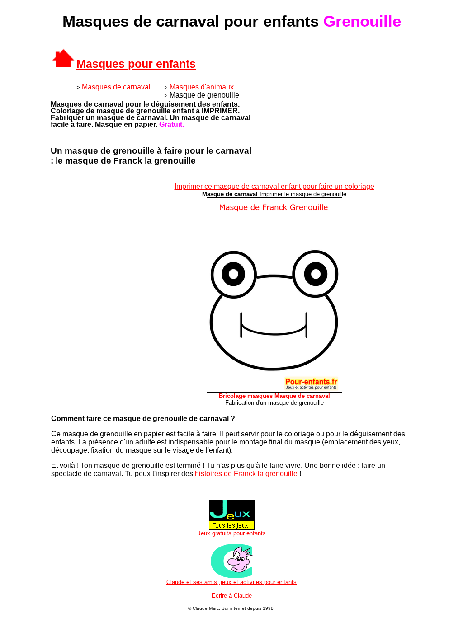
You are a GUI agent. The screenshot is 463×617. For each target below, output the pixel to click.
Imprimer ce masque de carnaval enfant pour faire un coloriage (274, 186)
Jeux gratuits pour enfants (232, 533)
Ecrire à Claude (232, 595)
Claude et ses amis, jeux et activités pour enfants (231, 582)
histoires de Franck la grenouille (246, 473)
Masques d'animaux (202, 87)
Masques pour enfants (136, 63)
